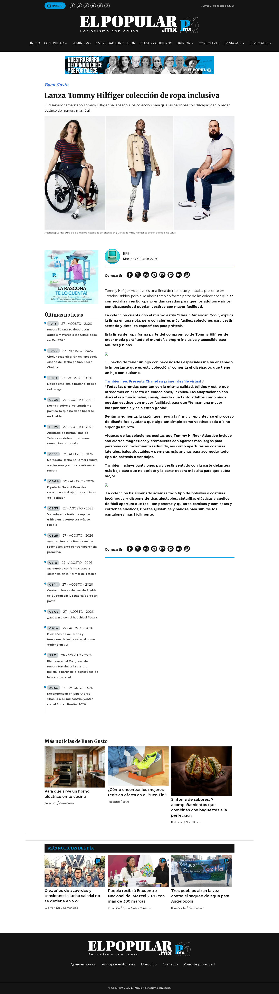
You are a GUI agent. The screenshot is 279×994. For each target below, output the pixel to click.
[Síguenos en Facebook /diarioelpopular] (72, 5)
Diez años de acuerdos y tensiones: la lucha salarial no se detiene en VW (71, 639)
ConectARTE (209, 43)
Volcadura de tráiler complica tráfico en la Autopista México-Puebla (69, 519)
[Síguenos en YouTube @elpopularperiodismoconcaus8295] (93, 5)
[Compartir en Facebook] (129, 274)
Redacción (51, 803)
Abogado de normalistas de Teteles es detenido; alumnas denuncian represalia (68, 438)
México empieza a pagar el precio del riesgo (71, 386)
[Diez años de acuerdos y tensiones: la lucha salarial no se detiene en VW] (75, 871)
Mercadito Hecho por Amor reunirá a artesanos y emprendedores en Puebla (72, 465)
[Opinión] (139, 65)
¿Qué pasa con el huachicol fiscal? (72, 617)
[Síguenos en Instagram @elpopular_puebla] (86, 5)
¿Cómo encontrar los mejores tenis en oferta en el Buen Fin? (137, 792)
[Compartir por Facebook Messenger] (170, 274)
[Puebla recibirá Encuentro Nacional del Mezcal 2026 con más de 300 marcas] (138, 871)
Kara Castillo (178, 907)
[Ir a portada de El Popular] (139, 24)
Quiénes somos (83, 964)
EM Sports (232, 43)
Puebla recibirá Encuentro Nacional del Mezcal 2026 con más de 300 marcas (136, 896)
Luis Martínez (52, 907)
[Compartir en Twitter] (138, 274)
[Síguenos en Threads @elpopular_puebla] (107, 5)
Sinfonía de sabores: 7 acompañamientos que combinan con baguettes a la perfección (199, 807)
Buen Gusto (56, 84)
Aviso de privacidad (199, 964)
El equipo (149, 964)
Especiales (259, 43)
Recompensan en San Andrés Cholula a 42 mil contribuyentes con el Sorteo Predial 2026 (70, 699)
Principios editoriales (118, 964)
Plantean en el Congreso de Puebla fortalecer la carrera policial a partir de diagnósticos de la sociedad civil (72, 669)
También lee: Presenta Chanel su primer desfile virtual (153, 381)
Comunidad (54, 43)
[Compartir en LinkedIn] (178, 274)
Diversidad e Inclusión (115, 43)
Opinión (183, 43)
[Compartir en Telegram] (154, 274)
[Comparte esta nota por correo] (162, 274)
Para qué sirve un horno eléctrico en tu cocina (67, 794)
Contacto (170, 964)
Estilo (126, 801)
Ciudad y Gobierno (156, 43)
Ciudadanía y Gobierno (137, 907)
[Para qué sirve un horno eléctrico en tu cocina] (75, 767)
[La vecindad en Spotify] (71, 277)
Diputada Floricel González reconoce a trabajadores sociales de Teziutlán (71, 492)
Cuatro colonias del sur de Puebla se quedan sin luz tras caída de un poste (72, 596)
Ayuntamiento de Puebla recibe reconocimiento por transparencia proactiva (72, 547)
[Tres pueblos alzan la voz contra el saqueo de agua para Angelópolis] (201, 871)
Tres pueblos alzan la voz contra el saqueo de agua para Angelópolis (200, 896)
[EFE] (112, 256)
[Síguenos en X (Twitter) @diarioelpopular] (79, 5)
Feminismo (81, 43)
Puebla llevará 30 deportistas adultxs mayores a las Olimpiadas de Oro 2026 (72, 335)
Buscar (57, 5)
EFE (126, 254)
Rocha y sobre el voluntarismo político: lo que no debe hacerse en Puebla (70, 411)
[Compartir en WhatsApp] (146, 274)
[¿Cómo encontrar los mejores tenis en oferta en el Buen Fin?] (138, 766)
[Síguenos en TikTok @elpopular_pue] (100, 5)
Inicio (35, 43)
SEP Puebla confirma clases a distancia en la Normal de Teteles (71, 571)
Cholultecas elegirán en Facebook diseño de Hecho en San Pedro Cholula (72, 362)
